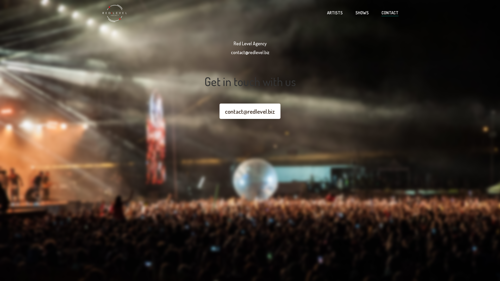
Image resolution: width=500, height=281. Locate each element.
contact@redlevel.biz (250, 111)
